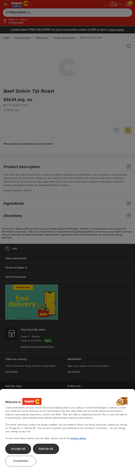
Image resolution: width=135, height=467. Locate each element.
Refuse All (46, 449)
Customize (20, 461)
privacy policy (78, 438)
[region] (67, 428)
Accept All (18, 449)
